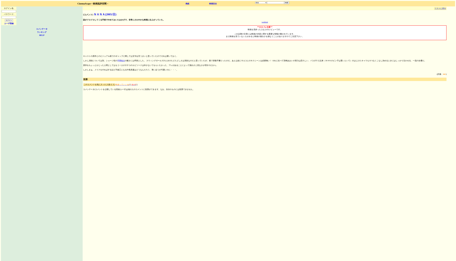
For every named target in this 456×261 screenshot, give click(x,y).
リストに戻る (440, 8)
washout (265, 22)
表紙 (187, 4)
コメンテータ (42, 29)
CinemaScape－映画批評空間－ (93, 3)
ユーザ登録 (9, 23)
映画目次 (213, 4)
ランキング (42, 32)
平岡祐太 (121, 61)
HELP (41, 35)
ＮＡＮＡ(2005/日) (105, 14)
